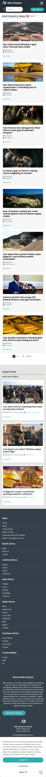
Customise (23, 766)
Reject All (23, 772)
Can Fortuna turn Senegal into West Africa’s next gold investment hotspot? (21, 130)
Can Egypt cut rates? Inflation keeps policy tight (21, 424)
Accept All (23, 760)
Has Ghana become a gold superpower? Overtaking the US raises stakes (19, 87)
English (32, 16)
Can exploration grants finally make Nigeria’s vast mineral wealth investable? (22, 257)
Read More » (7, 56)
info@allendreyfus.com (24, 735)
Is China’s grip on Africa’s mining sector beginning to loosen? (20, 172)
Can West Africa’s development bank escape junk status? (22, 382)
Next (28, 356)
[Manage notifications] (41, 772)
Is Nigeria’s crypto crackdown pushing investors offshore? (21, 467)
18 (23, 356)
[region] (23, 757)
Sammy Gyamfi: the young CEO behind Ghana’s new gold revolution (22, 298)
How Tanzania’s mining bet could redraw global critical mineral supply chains (22, 214)
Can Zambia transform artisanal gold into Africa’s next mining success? (22, 339)
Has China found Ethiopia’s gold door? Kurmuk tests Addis (19, 45)
